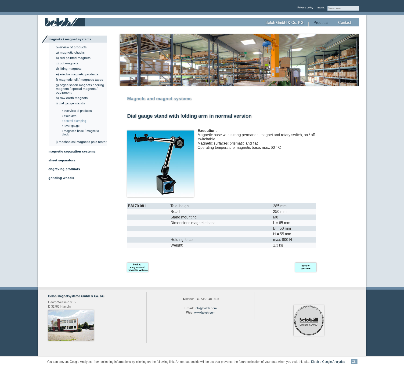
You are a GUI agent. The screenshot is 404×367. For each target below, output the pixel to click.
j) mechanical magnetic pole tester (81, 142)
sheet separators (61, 160)
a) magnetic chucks (70, 52)
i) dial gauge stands (70, 103)
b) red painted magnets (73, 58)
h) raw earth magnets (72, 98)
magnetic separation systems (71, 151)
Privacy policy (305, 7)
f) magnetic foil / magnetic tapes (79, 79)
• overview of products (77, 111)
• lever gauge (70, 125)
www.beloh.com (204, 312)
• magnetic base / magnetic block (80, 132)
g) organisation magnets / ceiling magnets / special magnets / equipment (80, 88)
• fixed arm (69, 116)
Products (321, 23)
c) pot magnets (67, 63)
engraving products (64, 169)
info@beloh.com (206, 308)
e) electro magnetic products (77, 74)
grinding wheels (61, 178)
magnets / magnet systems (69, 39)
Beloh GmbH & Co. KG (284, 23)
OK (354, 361)
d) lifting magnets (68, 68)
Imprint (321, 7)
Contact (344, 23)
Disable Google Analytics (328, 361)
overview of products (71, 47)
